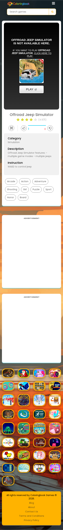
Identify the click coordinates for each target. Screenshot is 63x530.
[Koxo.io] (55, 373)
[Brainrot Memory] (39, 428)
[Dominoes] (24, 468)
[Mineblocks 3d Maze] (24, 386)
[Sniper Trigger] (8, 373)
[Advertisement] (31, 251)
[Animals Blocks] (55, 400)
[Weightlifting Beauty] (39, 400)
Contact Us (31, 511)
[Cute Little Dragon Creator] (24, 428)
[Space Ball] (8, 428)
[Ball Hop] (55, 442)
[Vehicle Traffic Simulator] (24, 400)
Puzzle (36, 189)
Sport (49, 189)
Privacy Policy (31, 520)
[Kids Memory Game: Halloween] (39, 386)
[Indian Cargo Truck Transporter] (24, 455)
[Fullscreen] (11, 128)
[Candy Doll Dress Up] (39, 455)
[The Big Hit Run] (55, 414)
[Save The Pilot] (24, 414)
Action (24, 181)
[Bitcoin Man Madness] (55, 386)
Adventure (40, 181)
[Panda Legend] (55, 455)
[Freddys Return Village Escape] (8, 414)
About (31, 507)
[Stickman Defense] (39, 373)
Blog (31, 503)
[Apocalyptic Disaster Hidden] (8, 480)
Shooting (12, 189)
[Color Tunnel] (55, 428)
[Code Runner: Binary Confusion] (39, 414)
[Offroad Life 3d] (24, 442)
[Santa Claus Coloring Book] (24, 373)
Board (23, 197)
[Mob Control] (8, 400)
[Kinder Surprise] (39, 468)
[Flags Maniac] (8, 442)
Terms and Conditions (31, 515)
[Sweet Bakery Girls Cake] (55, 468)
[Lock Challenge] (8, 386)
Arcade (11, 181)
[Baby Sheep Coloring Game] (8, 455)
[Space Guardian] (39, 442)
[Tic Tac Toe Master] (8, 468)
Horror (10, 197)
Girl (25, 189)
